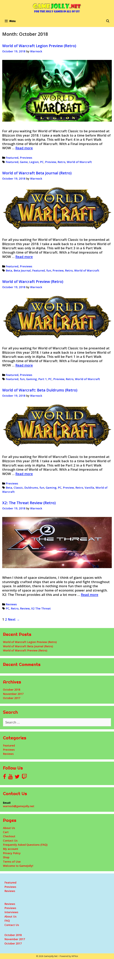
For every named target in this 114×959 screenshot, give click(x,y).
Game (24, 162)
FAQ (7, 920)
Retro (61, 162)
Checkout (9, 836)
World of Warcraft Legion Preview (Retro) (39, 45)
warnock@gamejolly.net (18, 806)
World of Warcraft (79, 162)
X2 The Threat (41, 608)
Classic (18, 487)
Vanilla (89, 487)
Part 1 (42, 379)
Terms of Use (12, 861)
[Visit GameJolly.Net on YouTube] (10, 777)
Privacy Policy (12, 853)
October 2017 (11, 698)
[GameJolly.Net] (57, 8)
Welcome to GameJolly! (18, 866)
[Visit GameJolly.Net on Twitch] (24, 777)
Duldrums (31, 487)
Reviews (11, 604)
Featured (12, 157)
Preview (50, 162)
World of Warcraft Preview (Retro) (32, 281)
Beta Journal (22, 270)
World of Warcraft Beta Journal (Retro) (37, 172)
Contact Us (10, 840)
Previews (26, 157)
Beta (9, 270)
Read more (24, 148)
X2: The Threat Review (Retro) (29, 502)
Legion (34, 162)
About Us (9, 828)
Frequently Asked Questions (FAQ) (25, 844)
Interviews (11, 912)
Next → (14, 619)
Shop (6, 857)
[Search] (107, 21)
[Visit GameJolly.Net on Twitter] (17, 777)
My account (10, 849)
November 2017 (13, 694)
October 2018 (11, 689)
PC (42, 162)
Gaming (31, 379)
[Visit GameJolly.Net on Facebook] (4, 777)
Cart (6, 832)
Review (25, 608)
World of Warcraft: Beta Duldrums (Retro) (39, 390)
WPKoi (75, 956)
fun (48, 270)
